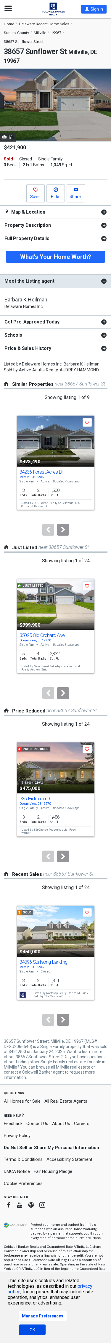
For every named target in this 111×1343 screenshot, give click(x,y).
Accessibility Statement (69, 1159)
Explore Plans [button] (90, 1238)
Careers (81, 1123)
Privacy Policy (17, 1135)
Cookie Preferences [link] (23, 1183)
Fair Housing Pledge (53, 1171)
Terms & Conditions (23, 1159)
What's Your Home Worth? (55, 256)
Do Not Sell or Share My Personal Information (51, 1147)
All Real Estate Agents (65, 1101)
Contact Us (37, 1123)
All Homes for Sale (22, 1101)
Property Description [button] (27, 225)
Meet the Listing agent (29, 281)
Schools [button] (13, 335)
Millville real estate (73, 1067)
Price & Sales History (27, 348)
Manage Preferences (42, 1316)
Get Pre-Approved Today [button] (31, 322)
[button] (94, 9)
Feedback (13, 1123)
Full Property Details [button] (26, 238)
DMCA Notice (17, 1171)
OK (32, 1329)
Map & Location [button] (27, 212)
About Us (61, 1123)
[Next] (63, 530)
